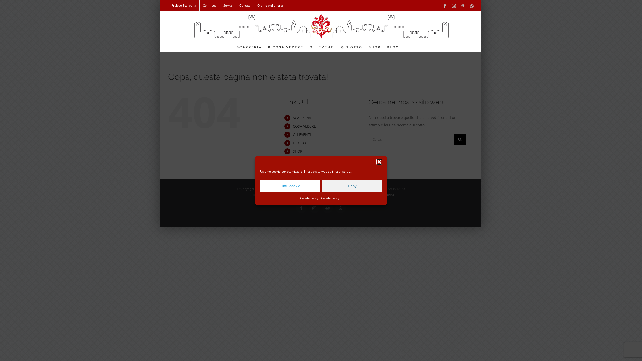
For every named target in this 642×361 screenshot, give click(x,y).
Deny (352, 186)
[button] (379, 161)
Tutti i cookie (290, 186)
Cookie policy (309, 198)
